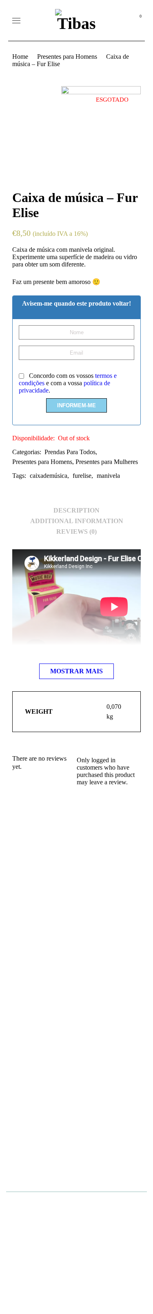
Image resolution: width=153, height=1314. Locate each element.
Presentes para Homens (67, 56)
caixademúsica (48, 475)
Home (20, 56)
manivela (108, 475)
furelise (82, 475)
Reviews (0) (76, 531)
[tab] (76, 510)
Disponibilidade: (33, 438)
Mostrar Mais (76, 671)
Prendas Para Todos (69, 451)
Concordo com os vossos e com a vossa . (68, 383)
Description (76, 510)
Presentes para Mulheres (106, 461)
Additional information (76, 520)
